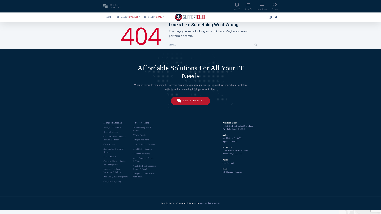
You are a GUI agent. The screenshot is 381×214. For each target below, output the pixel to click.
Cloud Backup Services (142, 149)
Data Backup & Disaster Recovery (113, 150)
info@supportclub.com (232, 172)
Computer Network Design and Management (114, 163)
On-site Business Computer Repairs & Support (114, 138)
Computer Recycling (112, 181)
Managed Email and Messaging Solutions (112, 170)
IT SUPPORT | (127, 17)
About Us (237, 9)
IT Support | (112, 123)
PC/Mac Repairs (139, 135)
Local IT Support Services (144, 144)
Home (108, 17)
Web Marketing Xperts (210, 203)
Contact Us (248, 9)
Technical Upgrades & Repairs (142, 129)
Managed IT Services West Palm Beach (144, 175)
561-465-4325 (228, 163)
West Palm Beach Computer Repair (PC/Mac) (144, 167)
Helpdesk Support (110, 132)
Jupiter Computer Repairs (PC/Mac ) (143, 159)
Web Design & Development (115, 177)
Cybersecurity (109, 144)
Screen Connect (262, 9)
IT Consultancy (109, 157)
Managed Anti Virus (141, 140)
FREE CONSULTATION (193, 101)
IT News (275, 9)
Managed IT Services (112, 127)
